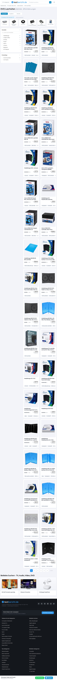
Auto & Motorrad (5, 625)
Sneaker (31, 634)
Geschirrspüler (32, 655)
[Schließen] (55, 678)
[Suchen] (50, 2)
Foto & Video (5, 629)
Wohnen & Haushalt (6, 638)
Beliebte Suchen (33, 618)
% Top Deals (32, 671)
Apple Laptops (32, 623)
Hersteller (4, 30)
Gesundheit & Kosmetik (7, 643)
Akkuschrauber (5, 651)
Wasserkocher (5, 667)
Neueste (18, 13)
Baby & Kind (4, 645)
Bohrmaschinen (5, 653)
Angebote (11, 13)
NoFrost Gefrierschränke (34, 629)
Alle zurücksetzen (19, 17)
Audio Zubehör (20, 5)
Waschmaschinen (6, 669)
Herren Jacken (5, 658)
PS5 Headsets (32, 638)
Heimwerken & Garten (7, 636)
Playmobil (31, 625)
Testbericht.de (3, 5)
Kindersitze (31, 664)
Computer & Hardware (7, 620)
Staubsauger (32, 658)
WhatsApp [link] (40, 677)
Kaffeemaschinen (6, 655)
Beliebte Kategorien (34, 648)
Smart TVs (31, 632)
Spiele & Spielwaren (6, 640)
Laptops (3, 662)
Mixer (30, 667)
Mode (3, 634)
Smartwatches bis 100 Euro (35, 636)
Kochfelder (4, 660)
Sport (3, 632)
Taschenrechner (5, 664)
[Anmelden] (54, 2)
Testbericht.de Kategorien (8, 618)
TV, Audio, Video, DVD (11, 5)
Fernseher (31, 651)
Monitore (31, 660)
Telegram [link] (49, 677)
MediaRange (11, 35)
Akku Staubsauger (33, 620)
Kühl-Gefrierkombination (35, 653)
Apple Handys (32, 669)
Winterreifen (32, 662)
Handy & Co (4, 623)
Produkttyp (4, 55)
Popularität (4, 13)
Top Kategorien (6, 648)
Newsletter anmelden (47, 612)
